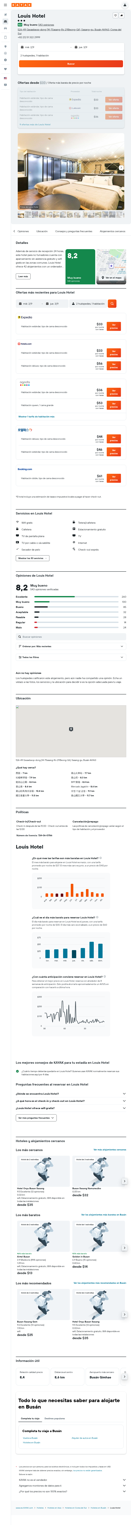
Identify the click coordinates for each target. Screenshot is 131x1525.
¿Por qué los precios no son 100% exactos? (43, 1491)
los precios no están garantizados (87, 1470)
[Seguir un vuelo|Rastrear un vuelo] (5, 53)
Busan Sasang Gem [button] (27, 1321)
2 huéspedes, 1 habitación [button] (34, 55)
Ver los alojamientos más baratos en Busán (103, 1214)
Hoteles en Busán (31, 1442)
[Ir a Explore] (5, 46)
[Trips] (5, 69)
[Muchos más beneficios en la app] (5, 37)
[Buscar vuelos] (5, 15)
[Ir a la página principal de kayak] (21, 5)
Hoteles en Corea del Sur (76, 1508)
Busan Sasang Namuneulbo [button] (86, 1188)
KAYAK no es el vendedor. (33, 1479)
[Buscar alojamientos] (5, 21)
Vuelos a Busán (30, 1438)
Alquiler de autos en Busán (85, 1438)
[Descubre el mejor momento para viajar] (5, 60)
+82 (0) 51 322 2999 (29, 37)
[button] (5, 4)
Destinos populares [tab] (55, 1418)
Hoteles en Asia (54, 1508)
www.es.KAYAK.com (24, 1508)
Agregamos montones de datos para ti (40, 1485)
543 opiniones (46, 24)
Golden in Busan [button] (81, 1256)
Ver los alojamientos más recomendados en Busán (100, 1282)
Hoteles (40, 1508)
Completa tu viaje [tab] (30, 1418)
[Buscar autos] (5, 28)
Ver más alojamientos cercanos (110, 1149)
